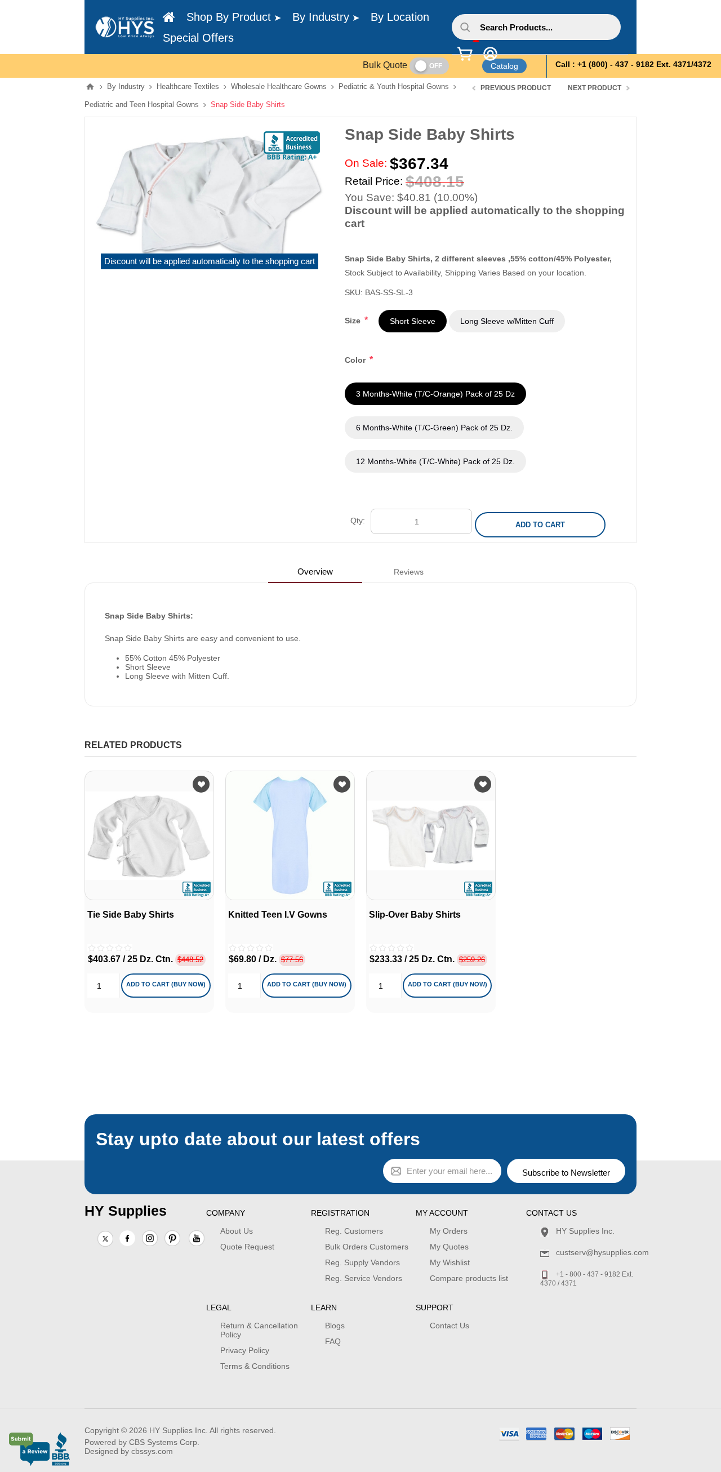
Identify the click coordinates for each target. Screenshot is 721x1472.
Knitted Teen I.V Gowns (277, 914)
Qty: (357, 520)
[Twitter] (105, 1239)
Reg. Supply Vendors (362, 1262)
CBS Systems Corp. (164, 1442)
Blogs (335, 1325)
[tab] (315, 571)
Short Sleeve (412, 321)
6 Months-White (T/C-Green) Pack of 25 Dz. (434, 427)
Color (356, 359)
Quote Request (247, 1246)
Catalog (504, 65)
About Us (236, 1230)
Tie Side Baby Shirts (130, 914)
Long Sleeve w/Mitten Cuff (507, 321)
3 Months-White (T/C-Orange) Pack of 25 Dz (435, 393)
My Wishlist (450, 1262)
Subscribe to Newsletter (566, 1172)
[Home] (169, 17)
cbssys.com (152, 1451)
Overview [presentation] (315, 571)
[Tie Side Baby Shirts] (149, 835)
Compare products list (469, 1278)
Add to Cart (540, 525)
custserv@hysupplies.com (602, 1252)
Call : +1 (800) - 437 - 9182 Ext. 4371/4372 (633, 64)
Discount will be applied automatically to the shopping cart (209, 261)
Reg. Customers (354, 1230)
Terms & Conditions (255, 1366)
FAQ (333, 1341)
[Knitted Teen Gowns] (290, 835)
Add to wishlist (201, 784)
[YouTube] (196, 1239)
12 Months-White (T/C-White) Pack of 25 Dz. (435, 461)
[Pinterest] (172, 1239)
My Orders (449, 1230)
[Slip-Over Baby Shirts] (431, 835)
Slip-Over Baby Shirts (415, 914)
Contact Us (449, 1325)
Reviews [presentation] (409, 571)
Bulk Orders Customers (366, 1246)
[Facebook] (127, 1238)
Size (354, 320)
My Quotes (449, 1246)
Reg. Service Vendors (363, 1278)
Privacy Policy (244, 1350)
